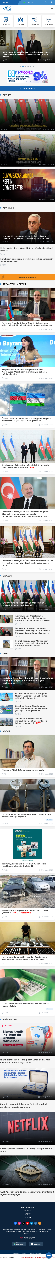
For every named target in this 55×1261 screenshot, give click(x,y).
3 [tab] (25, 66)
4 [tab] (28, 66)
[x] (23, 1223)
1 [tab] (20, 66)
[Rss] (39, 1223)
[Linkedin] (35, 1223)
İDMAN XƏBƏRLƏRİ (27, 277)
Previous (3, 46)
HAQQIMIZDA (27, 1207)
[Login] (51, 2)
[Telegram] (31, 1223)
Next (51, 46)
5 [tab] (30, 66)
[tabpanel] (27, 46)
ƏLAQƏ (27, 1211)
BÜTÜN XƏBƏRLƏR (27, 89)
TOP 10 (27, 1217)
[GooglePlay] (19, 1244)
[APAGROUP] (27, 1238)
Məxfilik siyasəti (36, 1254)
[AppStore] (36, 1244)
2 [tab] (23, 66)
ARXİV (28, 1214)
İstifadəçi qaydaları (20, 1254)
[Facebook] (15, 1223)
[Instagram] (19, 1223)
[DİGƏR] (51, 9)
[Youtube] (27, 1223)
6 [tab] (33, 66)
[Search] (45, 2)
